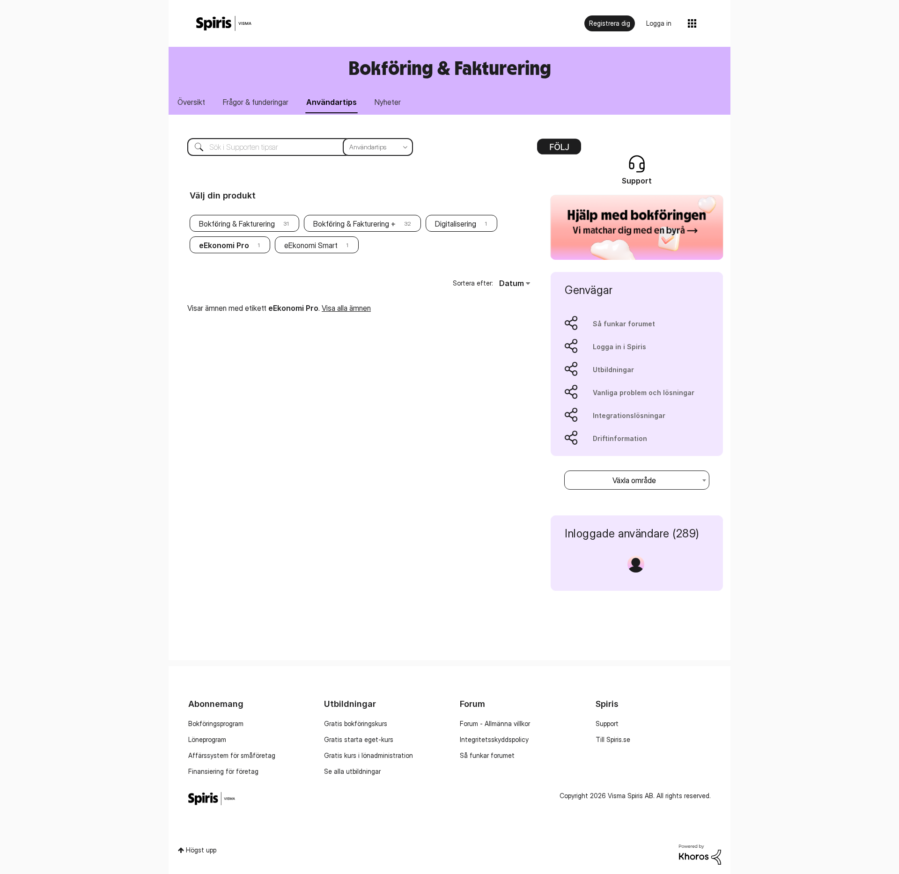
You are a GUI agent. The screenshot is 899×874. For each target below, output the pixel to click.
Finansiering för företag (223, 771)
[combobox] (293, 147)
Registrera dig (609, 23)
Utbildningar (613, 370)
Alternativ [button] (559, 149)
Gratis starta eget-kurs (358, 739)
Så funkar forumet (624, 324)
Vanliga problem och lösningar (643, 393)
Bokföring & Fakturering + (354, 223)
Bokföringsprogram (215, 723)
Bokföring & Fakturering (237, 223)
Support (607, 723)
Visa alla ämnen (346, 308)
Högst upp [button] (201, 850)
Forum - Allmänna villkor (495, 723)
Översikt (191, 102)
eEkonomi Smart (311, 245)
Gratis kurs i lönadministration (368, 755)
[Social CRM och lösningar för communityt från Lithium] (700, 854)
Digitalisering (455, 223)
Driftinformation (620, 438)
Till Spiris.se (613, 739)
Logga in (658, 23)
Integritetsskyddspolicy (494, 739)
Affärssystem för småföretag (231, 755)
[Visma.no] (223, 23)
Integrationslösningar (629, 415)
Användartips (331, 102)
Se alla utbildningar (352, 771)
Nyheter (388, 102)
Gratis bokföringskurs (355, 723)
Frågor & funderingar (255, 102)
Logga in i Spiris (619, 347)
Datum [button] (511, 283)
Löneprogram (207, 739)
